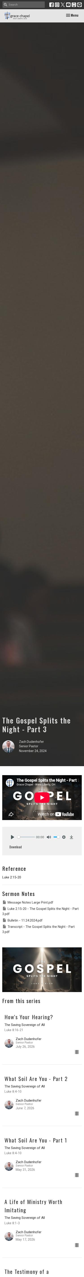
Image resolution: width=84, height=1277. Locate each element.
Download (15, 846)
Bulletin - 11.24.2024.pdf (25, 920)
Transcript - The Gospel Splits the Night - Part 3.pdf (38, 929)
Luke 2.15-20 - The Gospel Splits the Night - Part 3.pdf (40, 911)
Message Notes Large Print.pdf (30, 902)
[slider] (26, 837)
